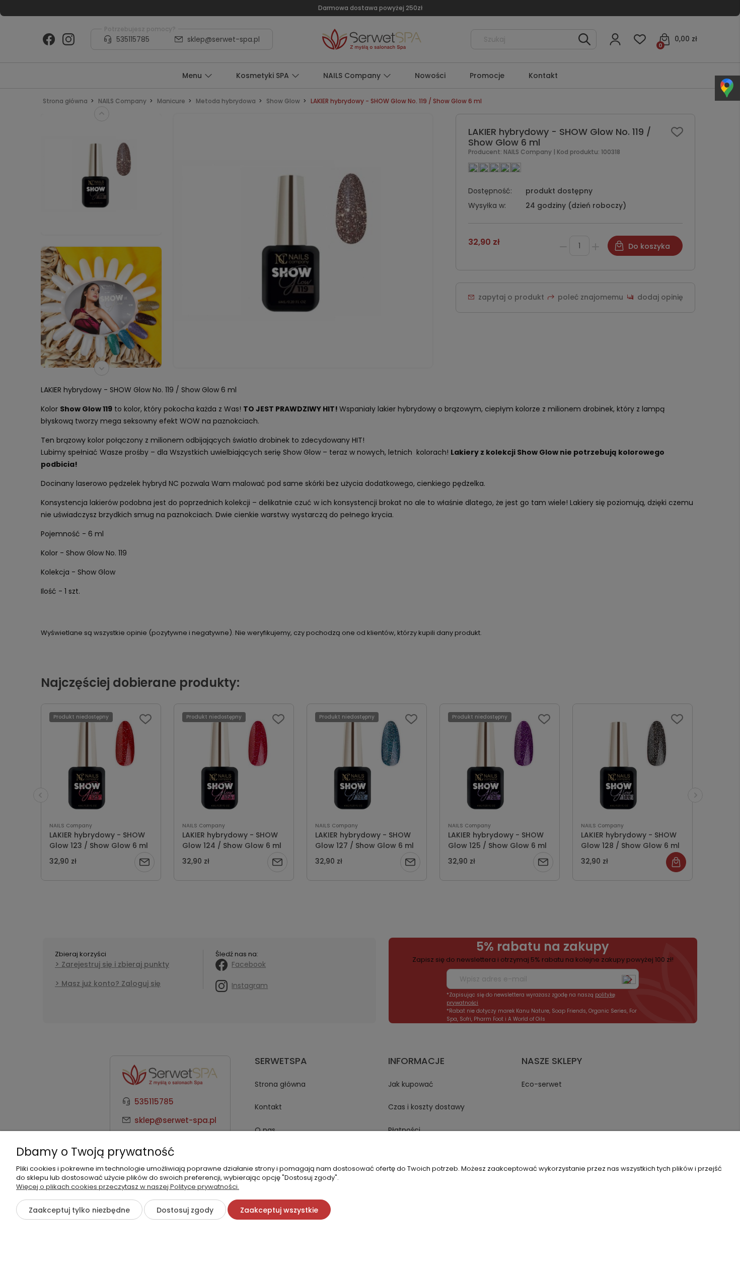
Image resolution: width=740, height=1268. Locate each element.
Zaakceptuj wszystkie (279, 1210)
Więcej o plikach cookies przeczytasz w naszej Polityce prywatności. (127, 1186)
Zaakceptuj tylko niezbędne (79, 1210)
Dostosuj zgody (185, 1210)
